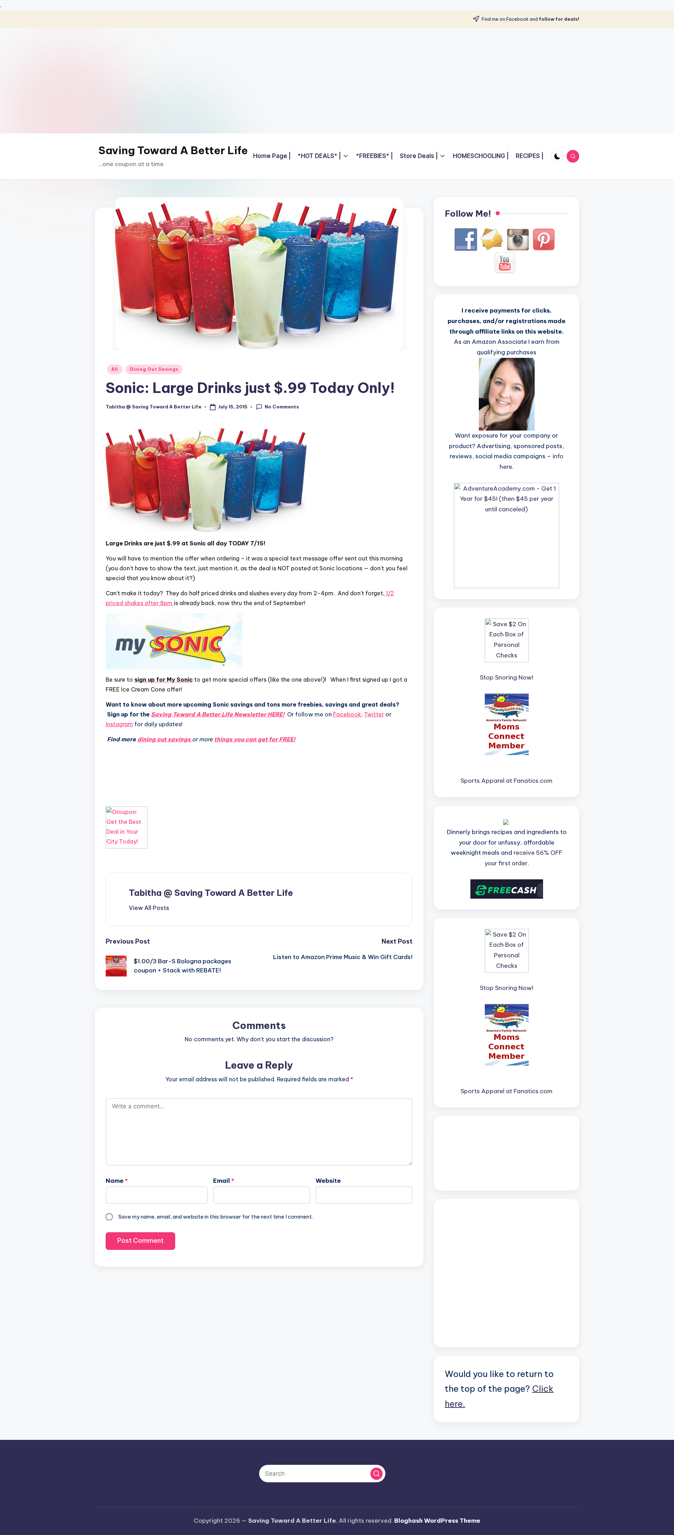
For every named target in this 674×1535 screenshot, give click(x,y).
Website (328, 1181)
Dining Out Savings (154, 369)
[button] (149, 907)
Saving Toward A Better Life (173, 150)
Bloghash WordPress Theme (437, 1520)
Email (223, 1181)
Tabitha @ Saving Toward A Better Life (211, 892)
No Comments (282, 406)
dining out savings (164, 739)
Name (117, 1181)
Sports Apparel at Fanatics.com (507, 781)
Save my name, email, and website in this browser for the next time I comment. (215, 1216)
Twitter (374, 714)
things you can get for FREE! (254, 739)
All (114, 369)
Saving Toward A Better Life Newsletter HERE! (217, 714)
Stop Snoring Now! (506, 677)
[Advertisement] (337, 81)
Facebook (347, 714)
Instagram (119, 724)
